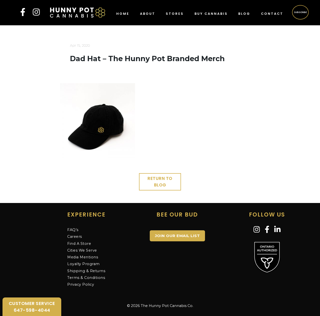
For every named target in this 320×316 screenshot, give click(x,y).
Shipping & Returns (86, 271)
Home (122, 14)
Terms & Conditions (86, 277)
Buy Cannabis (211, 14)
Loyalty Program (83, 264)
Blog (244, 14)
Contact (272, 14)
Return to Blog (160, 181)
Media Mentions (82, 257)
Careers (74, 236)
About (147, 14)
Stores (175, 14)
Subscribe (300, 12)
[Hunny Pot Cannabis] (78, 12)
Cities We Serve (82, 250)
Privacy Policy (80, 284)
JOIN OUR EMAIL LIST (177, 235)
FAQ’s (72, 230)
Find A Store (79, 243)
